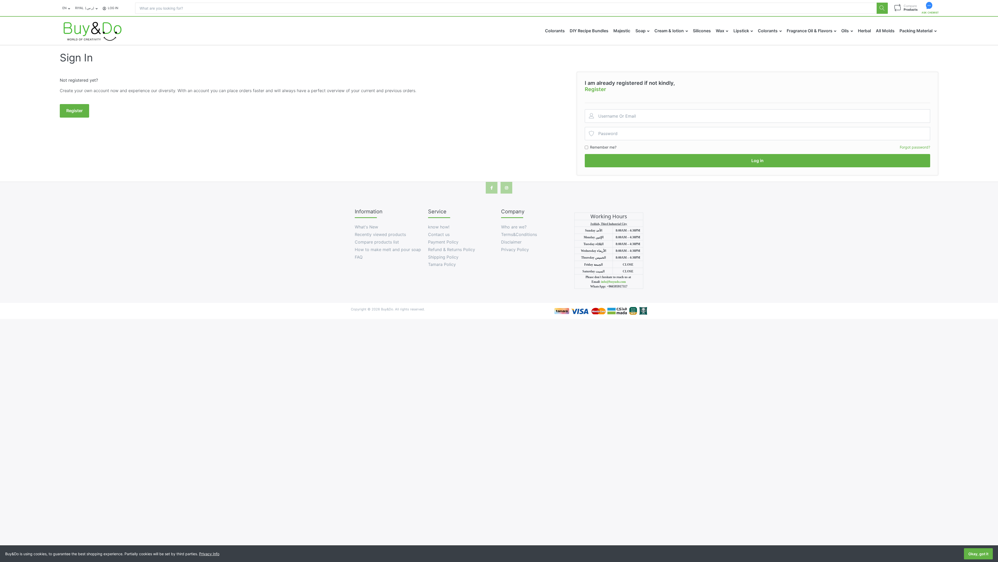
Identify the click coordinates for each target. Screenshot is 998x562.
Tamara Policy (442, 264)
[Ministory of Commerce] (642, 311)
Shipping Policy (443, 257)
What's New (366, 226)
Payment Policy (443, 242)
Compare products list (377, 242)
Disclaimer (511, 242)
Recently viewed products (380, 234)
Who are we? (514, 226)
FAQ (359, 257)
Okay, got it (978, 554)
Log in (757, 160)
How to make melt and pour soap (388, 249)
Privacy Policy (515, 249)
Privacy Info (209, 554)
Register (595, 89)
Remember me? (603, 147)
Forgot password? (915, 147)
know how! (438, 226)
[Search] (882, 8)
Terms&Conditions (519, 234)
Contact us (439, 234)
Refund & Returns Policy (451, 249)
